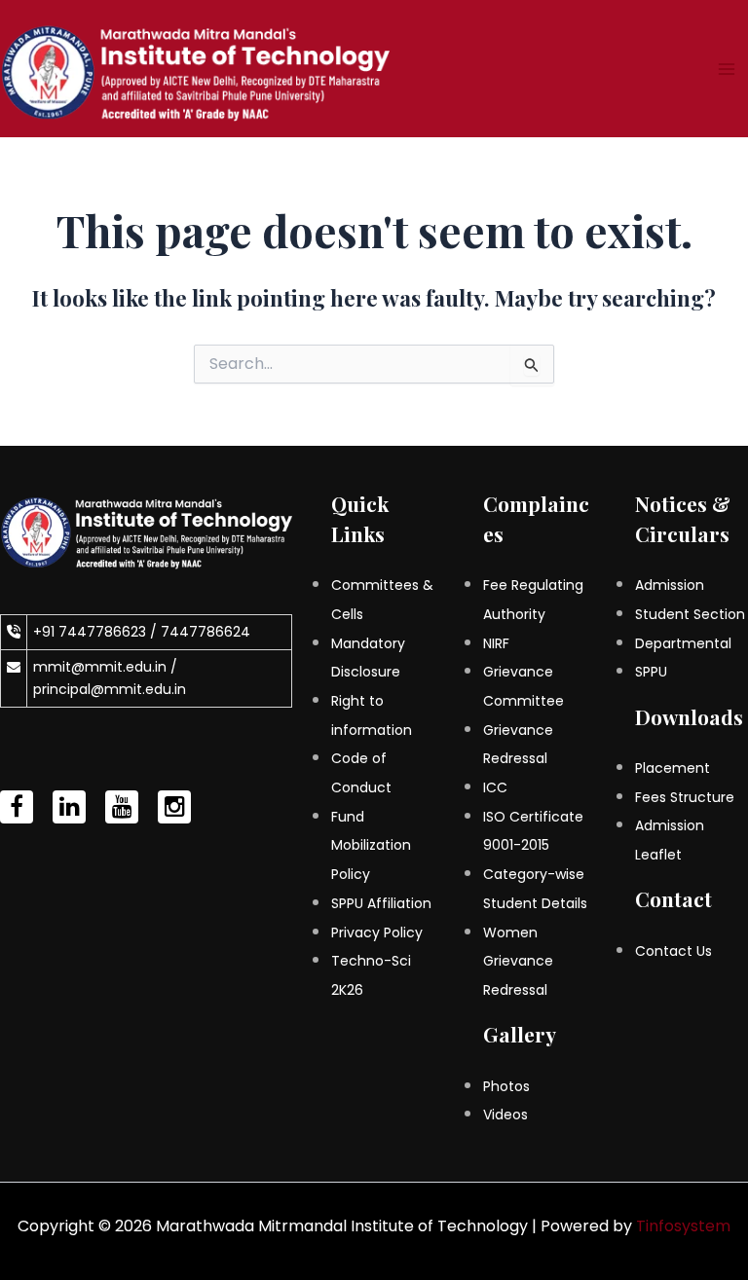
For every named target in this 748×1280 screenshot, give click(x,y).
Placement (672, 768)
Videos (505, 1114)
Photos (506, 1086)
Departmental (683, 643)
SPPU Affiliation (381, 903)
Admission (669, 585)
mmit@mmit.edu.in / (105, 667)
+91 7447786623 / (97, 631)
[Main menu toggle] (726, 69)
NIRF (496, 643)
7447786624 (205, 631)
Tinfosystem (683, 1226)
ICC (495, 787)
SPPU (651, 671)
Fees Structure (684, 797)
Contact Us (673, 951)
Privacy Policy (377, 932)
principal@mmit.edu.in (109, 689)
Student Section (690, 614)
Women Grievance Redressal (518, 961)
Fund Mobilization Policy (371, 845)
